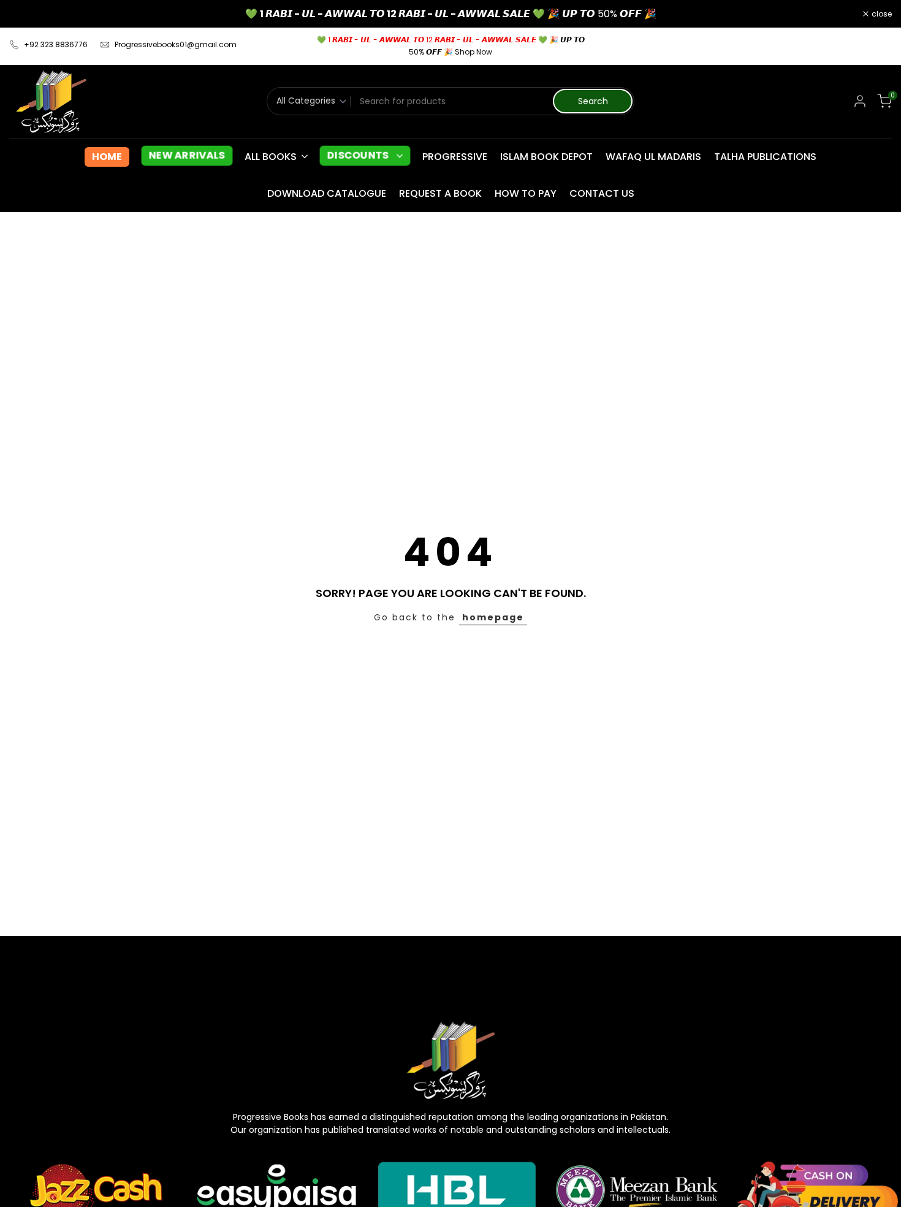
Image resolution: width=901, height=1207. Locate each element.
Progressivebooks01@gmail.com (176, 44)
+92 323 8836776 (56, 44)
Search (593, 101)
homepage (493, 617)
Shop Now (473, 52)
